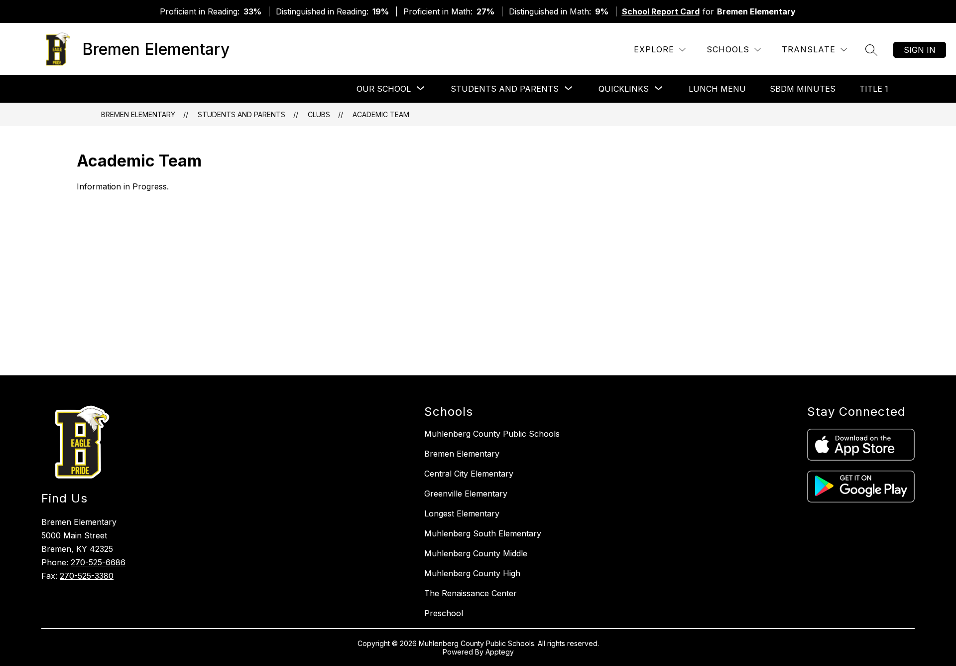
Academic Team (381, 114)
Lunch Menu (717, 89)
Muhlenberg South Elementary (482, 533)
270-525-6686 (98, 562)
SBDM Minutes (803, 89)
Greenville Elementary (465, 494)
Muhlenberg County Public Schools (492, 434)
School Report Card (661, 11)
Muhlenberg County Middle (475, 553)
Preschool (443, 613)
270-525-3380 (87, 576)
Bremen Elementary (138, 114)
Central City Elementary (468, 474)
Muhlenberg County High (472, 573)
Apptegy (499, 652)
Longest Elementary (461, 513)
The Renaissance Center (470, 593)
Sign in (920, 50)
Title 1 (873, 89)
